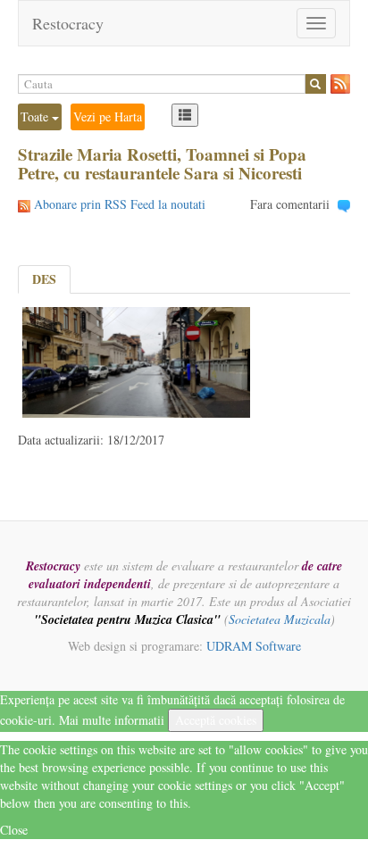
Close (14, 829)
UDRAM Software (253, 645)
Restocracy (68, 23)
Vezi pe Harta (107, 116)
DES (44, 279)
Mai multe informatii (111, 719)
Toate (36, 116)
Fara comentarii (290, 203)
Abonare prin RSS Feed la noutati (119, 203)
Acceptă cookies (215, 719)
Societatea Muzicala (279, 619)
